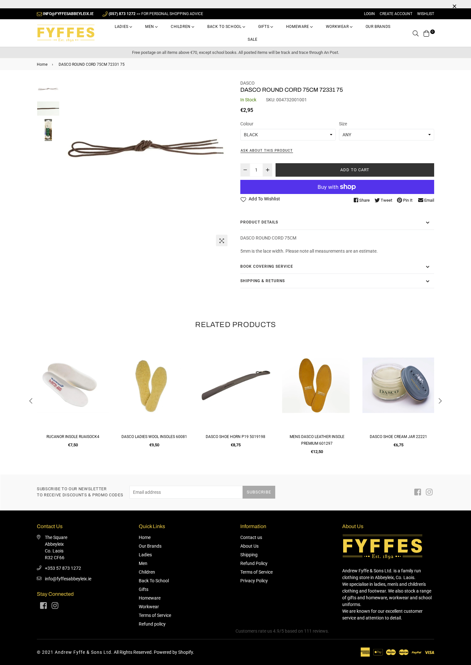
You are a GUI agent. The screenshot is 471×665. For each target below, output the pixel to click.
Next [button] (222, 164)
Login (369, 14)
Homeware (298, 26)
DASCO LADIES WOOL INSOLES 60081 (73, 436)
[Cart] (426, 33)
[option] (146, 145)
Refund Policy (254, 563)
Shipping (249, 554)
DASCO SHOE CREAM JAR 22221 (317, 436)
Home (42, 64)
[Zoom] (221, 240)
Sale (252, 39)
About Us (249, 546)
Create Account (396, 14)
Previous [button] (69, 164)
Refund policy (152, 624)
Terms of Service (155, 615)
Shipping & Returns (262, 281)
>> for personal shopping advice (156, 14)
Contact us (251, 537)
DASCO (247, 83)
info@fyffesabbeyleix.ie (68, 578)
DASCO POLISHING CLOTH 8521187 (398, 436)
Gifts (264, 26)
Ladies (122, 26)
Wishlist (425, 14)
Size (343, 123)
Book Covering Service (266, 266)
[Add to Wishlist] (101, 370)
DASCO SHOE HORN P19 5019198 (154, 436)
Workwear (338, 26)
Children (181, 26)
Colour (246, 123)
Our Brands (378, 26)
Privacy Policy (254, 580)
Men (150, 26)
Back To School (225, 26)
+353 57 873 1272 (63, 568)
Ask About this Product (267, 150)
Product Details (259, 222)
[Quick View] (101, 357)
